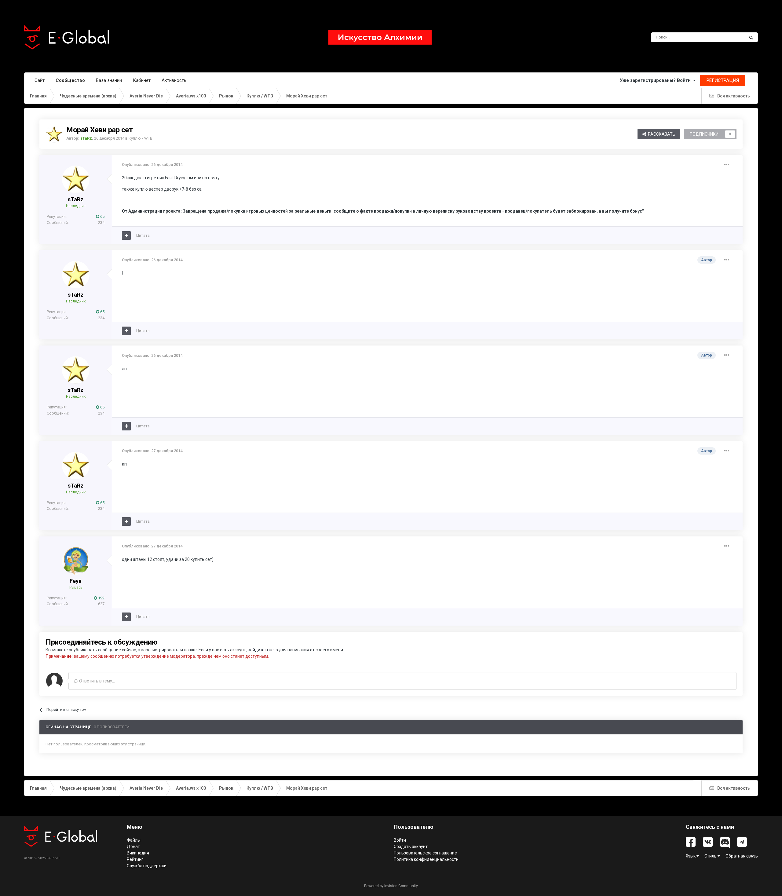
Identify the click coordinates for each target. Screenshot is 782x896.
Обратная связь (741, 856)
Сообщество (70, 80)
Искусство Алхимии (380, 37)
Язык (691, 856)
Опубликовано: (152, 164)
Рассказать (660, 134)
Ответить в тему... (96, 680)
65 (101, 216)
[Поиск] (751, 37)
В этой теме (725, 37)
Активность (174, 80)
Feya (76, 581)
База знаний (109, 80)
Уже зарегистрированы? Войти (656, 80)
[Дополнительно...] (727, 164)
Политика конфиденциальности (426, 859)
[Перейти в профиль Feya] (76, 561)
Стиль (711, 856)
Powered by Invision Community (391, 886)
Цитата (143, 235)
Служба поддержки (146, 865)
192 (100, 598)
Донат (133, 846)
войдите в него (263, 649)
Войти (400, 840)
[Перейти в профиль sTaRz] (54, 134)
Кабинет (142, 80)
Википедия (138, 852)
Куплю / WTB (140, 138)
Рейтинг (135, 859)
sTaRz (75, 199)
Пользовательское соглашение (425, 852)
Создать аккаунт (411, 846)
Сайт (40, 80)
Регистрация (723, 80)
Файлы (134, 840)
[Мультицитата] (126, 235)
